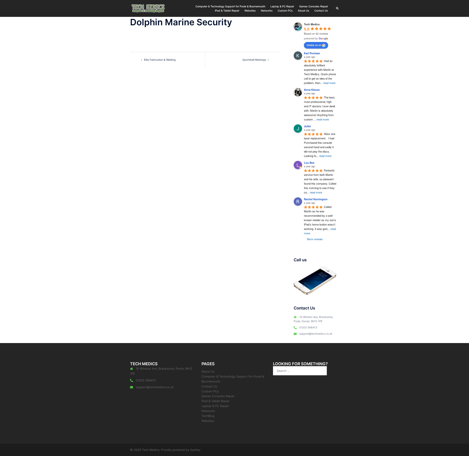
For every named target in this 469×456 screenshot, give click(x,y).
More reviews (315, 239)
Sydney (195, 450)
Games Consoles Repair (313, 6)
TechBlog (208, 416)
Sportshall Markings (254, 59)
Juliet (307, 126)
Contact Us (321, 10)
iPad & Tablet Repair (227, 10)
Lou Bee (309, 162)
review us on (314, 45)
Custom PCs (285, 10)
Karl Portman (312, 53)
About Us (303, 10)
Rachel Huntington (316, 199)
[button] (337, 8)
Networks (267, 10)
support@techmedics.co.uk (315, 333)
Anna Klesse (312, 89)
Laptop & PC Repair (282, 6)
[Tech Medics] (148, 8)
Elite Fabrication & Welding (160, 59)
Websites (250, 10)
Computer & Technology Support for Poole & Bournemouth (230, 6)
